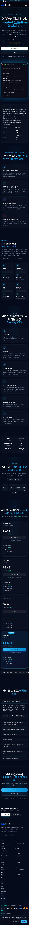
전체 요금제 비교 (14, 794)
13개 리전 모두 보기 (14, 480)
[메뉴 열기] (26, 5)
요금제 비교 (14, 52)
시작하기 (5, 814)
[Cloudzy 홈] (6, 5)
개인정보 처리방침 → (21, 919)
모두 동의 (24, 921)
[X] (2, 835)
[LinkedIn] (9, 835)
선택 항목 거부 (16, 921)
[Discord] (12, 835)
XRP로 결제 (14, 48)
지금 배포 (13, 538)
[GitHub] (6, 835)
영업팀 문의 (16, 814)
